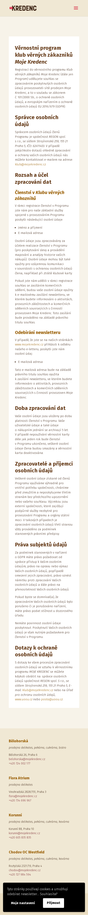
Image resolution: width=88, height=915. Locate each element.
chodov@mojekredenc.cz (25, 870)
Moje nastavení (23, 903)
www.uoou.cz (23, 699)
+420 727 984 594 (20, 874)
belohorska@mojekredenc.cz (27, 759)
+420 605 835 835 (20, 837)
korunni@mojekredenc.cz (24, 833)
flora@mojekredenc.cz (23, 796)
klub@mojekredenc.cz (30, 164)
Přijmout (53, 903)
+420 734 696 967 (20, 800)
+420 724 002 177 (19, 763)
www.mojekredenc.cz (29, 344)
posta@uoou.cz (52, 699)
